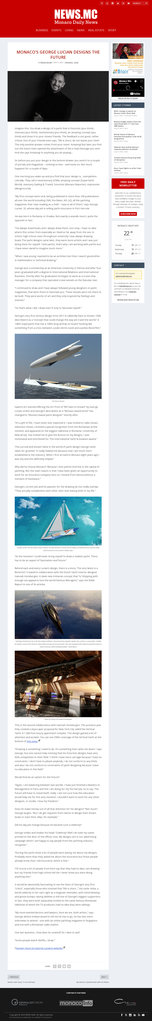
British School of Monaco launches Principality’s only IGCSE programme (128, 136)
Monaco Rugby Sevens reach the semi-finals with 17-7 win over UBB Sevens (127, 124)
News (81, 30)
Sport (112, 30)
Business (42, 30)
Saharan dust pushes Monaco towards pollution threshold (126, 148)
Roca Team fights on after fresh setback (127, 169)
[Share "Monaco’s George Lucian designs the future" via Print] (69, 966)
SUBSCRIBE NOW (128, 214)
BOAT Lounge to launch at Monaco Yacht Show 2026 (125, 112)
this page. (32, 741)
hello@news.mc (125, 286)
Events (56, 30)
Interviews (69, 62)
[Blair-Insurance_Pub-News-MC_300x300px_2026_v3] (128, 73)
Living (69, 30)
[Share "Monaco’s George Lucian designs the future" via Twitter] (59, 966)
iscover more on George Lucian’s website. (39, 948)
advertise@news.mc (124, 276)
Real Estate (96, 30)
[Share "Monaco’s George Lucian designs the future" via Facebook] (54, 966)
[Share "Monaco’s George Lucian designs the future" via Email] (64, 966)
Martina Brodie (46, 62)
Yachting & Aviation (130, 116)
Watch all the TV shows (128, 98)
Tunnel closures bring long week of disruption (127, 159)
